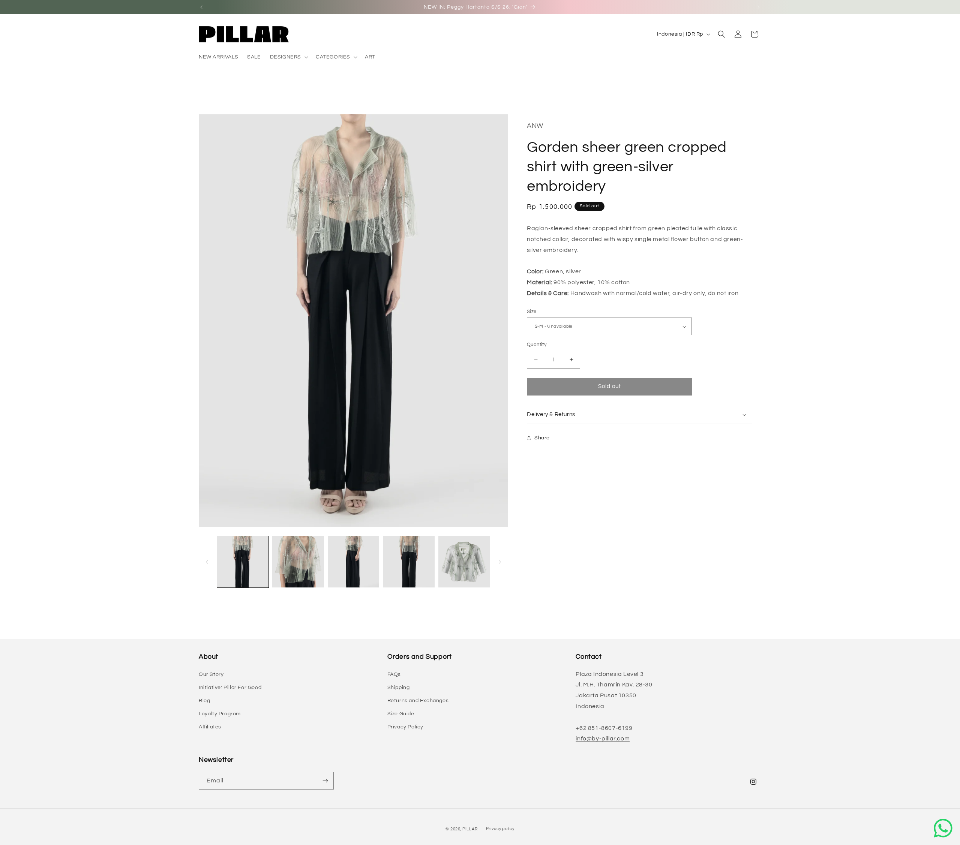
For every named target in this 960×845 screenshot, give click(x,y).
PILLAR (469, 829)
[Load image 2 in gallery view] (298, 561)
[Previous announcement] (201, 7)
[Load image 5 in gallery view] (464, 561)
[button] (288, 57)
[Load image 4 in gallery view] (408, 561)
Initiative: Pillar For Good (230, 687)
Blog (204, 700)
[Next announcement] (758, 7)
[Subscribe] (325, 781)
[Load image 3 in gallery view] (353, 561)
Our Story (211, 674)
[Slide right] (500, 562)
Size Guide (400, 713)
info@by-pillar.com (603, 739)
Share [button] (542, 437)
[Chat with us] (943, 828)
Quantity (536, 344)
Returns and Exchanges (418, 700)
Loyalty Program (220, 713)
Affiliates (210, 727)
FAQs (394, 674)
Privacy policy (500, 829)
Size (532, 311)
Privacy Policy (405, 727)
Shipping (398, 687)
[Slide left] (207, 562)
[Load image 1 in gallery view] (242, 561)
